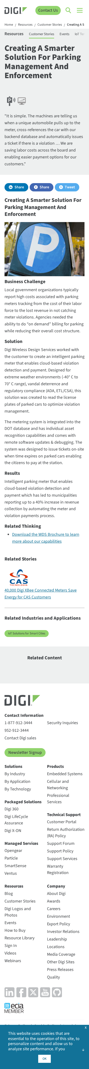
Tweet (70, 187)
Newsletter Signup (25, 752)
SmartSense (15, 866)
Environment (58, 916)
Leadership (57, 939)
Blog (9, 894)
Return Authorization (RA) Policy (65, 833)
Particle (11, 858)
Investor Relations (63, 932)
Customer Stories (49, 25)
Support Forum (61, 843)
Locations (56, 947)
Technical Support (64, 814)
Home (9, 25)
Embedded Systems (65, 774)
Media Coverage (61, 954)
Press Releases (60, 970)
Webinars (13, 961)
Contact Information (24, 715)
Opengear (13, 851)
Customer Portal (61, 822)
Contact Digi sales (20, 738)
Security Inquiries (62, 723)
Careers (54, 909)
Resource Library (19, 938)
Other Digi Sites (61, 962)
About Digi (56, 894)
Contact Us (48, 10)
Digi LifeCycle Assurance (16, 820)
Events (64, 34)
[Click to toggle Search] (68, 10)
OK (44, 1058)
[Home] (16, 11)
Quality (53, 977)
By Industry (15, 774)
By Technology (18, 789)
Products (55, 766)
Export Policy (58, 924)
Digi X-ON (13, 831)
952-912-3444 (17, 730)
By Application (17, 781)
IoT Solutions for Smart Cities (26, 633)
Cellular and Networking (58, 785)
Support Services (62, 859)
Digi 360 (12, 809)
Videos (10, 953)
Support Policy (60, 851)
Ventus (11, 873)
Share (19, 187)
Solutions (13, 766)
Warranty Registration (58, 869)
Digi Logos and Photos (18, 912)
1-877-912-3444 (18, 723)
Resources (25, 25)
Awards (53, 901)
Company (56, 886)
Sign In (11, 946)
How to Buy (15, 930)
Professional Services (58, 799)
